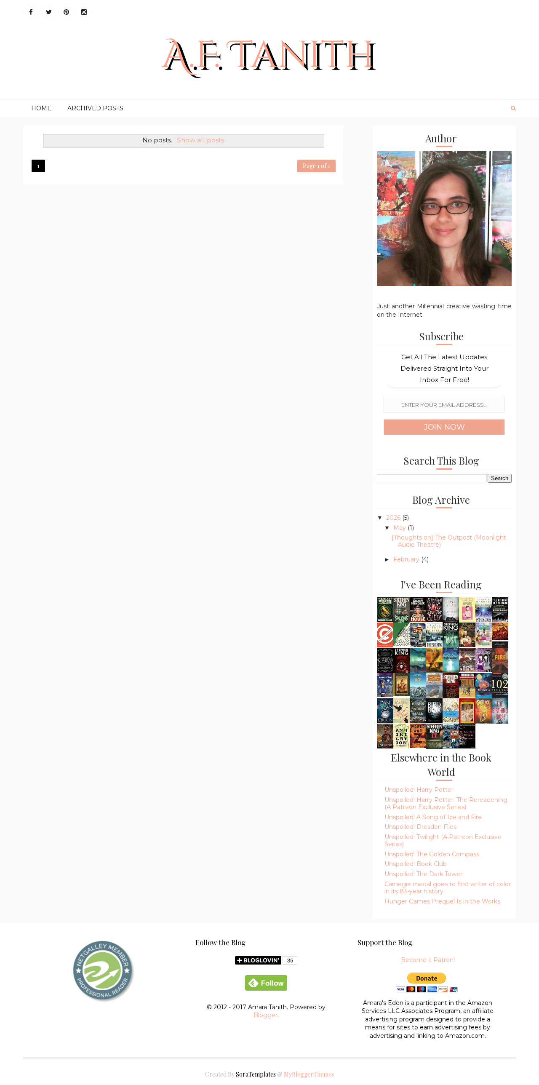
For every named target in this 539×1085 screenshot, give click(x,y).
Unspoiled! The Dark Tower (423, 874)
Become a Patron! (428, 960)
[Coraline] (385, 660)
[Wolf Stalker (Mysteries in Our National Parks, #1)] (451, 661)
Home (41, 108)
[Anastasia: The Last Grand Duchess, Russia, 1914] (467, 711)
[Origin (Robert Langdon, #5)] (385, 710)
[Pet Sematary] (483, 610)
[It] (434, 736)
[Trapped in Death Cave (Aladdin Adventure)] (467, 659)
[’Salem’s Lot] (401, 610)
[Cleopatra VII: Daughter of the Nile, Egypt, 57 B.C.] (401, 684)
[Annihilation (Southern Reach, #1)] (401, 735)
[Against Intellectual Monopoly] (385, 634)
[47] (418, 685)
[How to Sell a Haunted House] (418, 609)
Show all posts (200, 140)
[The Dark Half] (451, 686)
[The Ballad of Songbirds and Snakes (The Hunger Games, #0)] (385, 609)
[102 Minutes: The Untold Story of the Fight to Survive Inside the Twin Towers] (500, 685)
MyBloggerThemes (309, 1074)
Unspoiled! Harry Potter (419, 790)
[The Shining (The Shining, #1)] (434, 635)
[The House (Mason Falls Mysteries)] (401, 634)
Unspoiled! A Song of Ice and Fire (433, 817)
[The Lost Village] (451, 609)
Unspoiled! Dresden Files (420, 827)
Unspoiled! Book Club (415, 864)
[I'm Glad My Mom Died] (467, 609)
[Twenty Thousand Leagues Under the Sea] (434, 685)
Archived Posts (95, 108)
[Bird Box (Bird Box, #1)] (434, 710)
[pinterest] (66, 12)
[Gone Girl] (467, 735)
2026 (394, 517)
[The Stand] (467, 685)
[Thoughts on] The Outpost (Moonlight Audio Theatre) (449, 541)
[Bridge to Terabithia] (483, 685)
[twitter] (48, 12)
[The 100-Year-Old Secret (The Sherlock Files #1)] (483, 711)
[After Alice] (401, 710)
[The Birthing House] (500, 710)
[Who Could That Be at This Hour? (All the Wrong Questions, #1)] (451, 735)
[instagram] (84, 12)
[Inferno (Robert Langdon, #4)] (385, 735)
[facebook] (31, 12)
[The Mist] (451, 635)
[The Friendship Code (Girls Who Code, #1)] (483, 634)
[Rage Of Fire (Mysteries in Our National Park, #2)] (500, 661)
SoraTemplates (256, 1074)
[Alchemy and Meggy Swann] (467, 634)
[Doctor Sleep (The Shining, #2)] (434, 609)
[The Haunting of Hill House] (500, 635)
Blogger (265, 1015)
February (407, 559)
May (400, 528)
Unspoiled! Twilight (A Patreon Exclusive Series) (443, 840)
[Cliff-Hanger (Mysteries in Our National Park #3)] (418, 660)
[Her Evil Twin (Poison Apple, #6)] (483, 659)
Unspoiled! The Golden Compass (431, 854)
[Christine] (401, 661)
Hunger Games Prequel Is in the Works (442, 901)
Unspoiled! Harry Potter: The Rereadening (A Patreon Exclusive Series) (445, 803)
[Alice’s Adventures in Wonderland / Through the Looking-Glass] (451, 710)
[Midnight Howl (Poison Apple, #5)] (385, 685)
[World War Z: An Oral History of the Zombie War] (418, 735)
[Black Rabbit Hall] (418, 710)
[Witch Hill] (434, 659)
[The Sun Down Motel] (418, 634)
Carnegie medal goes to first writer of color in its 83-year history (447, 887)
